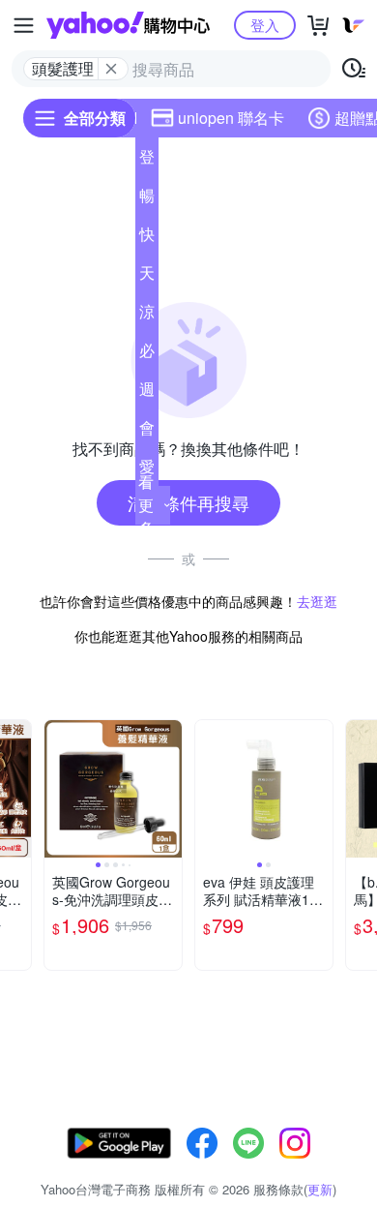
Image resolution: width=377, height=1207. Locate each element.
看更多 (146, 504)
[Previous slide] (57, 789)
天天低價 (147, 276)
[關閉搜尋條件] (111, 68)
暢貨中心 (147, 199)
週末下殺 (147, 392)
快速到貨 (147, 238)
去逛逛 (317, 601)
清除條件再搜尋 (188, 502)
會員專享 (147, 431)
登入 (264, 25)
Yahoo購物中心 (128, 25)
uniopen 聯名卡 (231, 117)
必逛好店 (147, 354)
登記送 (147, 160)
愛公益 (147, 470)
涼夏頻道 (147, 315)
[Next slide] (18, 789)
